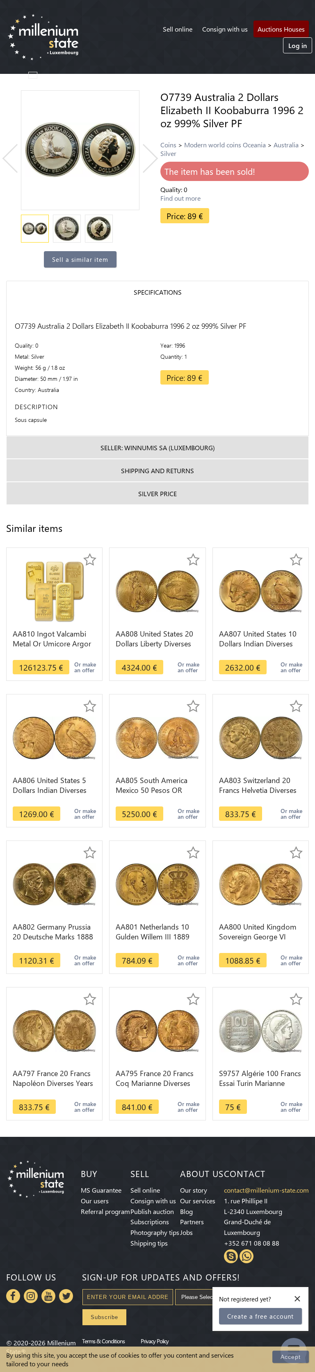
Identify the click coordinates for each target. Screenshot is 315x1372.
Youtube (48, 1296)
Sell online (177, 29)
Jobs (186, 1232)
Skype (231, 1256)
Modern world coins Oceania (225, 144)
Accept (291, 1357)
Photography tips (154, 1232)
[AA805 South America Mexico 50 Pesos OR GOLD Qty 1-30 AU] (157, 737)
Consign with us (225, 29)
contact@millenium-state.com (266, 1190)
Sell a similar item (80, 259)
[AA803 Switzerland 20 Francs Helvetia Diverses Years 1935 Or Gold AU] (260, 737)
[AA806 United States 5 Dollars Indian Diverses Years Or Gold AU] (54, 737)
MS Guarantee (101, 1190)
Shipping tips (149, 1243)
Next (143, 158)
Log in (297, 45)
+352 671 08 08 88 (251, 1243)
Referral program (105, 1211)
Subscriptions (149, 1221)
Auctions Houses (281, 29)
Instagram (31, 1296)
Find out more (180, 198)
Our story (193, 1190)
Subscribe (104, 1317)
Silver (168, 153)
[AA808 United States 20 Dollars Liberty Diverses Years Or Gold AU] (157, 590)
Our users (95, 1200)
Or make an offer (85, 667)
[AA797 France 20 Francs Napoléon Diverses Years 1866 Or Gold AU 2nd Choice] (54, 1030)
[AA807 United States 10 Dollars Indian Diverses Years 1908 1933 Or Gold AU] (260, 590)
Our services (197, 1200)
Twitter (66, 1296)
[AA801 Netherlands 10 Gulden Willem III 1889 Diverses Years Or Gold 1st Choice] (157, 883)
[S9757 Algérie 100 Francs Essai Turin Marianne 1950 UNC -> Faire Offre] (260, 1030)
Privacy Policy (155, 1341)
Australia (286, 144)
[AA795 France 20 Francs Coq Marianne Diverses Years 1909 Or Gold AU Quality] (157, 1030)
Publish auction (152, 1211)
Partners (192, 1221)
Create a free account (260, 1316)
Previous (17, 158)
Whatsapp (246, 1256)
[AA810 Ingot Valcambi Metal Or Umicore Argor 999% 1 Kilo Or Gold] (54, 590)
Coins (168, 144)
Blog (186, 1211)
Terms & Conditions (103, 1341)
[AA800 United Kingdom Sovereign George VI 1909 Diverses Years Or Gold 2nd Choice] (260, 883)
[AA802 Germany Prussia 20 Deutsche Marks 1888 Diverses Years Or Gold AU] (54, 883)
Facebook (13, 1296)
